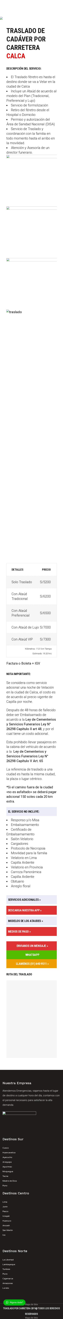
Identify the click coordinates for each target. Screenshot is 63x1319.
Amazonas (8, 1283)
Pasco (5, 1211)
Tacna (5, 1176)
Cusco (6, 1148)
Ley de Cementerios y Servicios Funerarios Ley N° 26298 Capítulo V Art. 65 (27, 756)
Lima (5, 1202)
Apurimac (7, 1167)
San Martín (8, 1230)
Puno (5, 1185)
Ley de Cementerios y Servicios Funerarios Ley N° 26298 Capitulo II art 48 (31, 724)
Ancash (6, 1225)
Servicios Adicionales (23, 899)
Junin (5, 1206)
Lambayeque (9, 1264)
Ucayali (6, 1216)
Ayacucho (7, 1157)
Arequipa (7, 1162)
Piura (5, 1274)
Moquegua (8, 1171)
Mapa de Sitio (31, 1304)
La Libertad (8, 1260)
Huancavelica (9, 1152)
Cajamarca (8, 1278)
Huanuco (7, 1221)
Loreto (6, 1288)
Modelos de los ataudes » (25, 921)
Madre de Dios (10, 1181)
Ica (4, 1235)
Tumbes (6, 1269)
